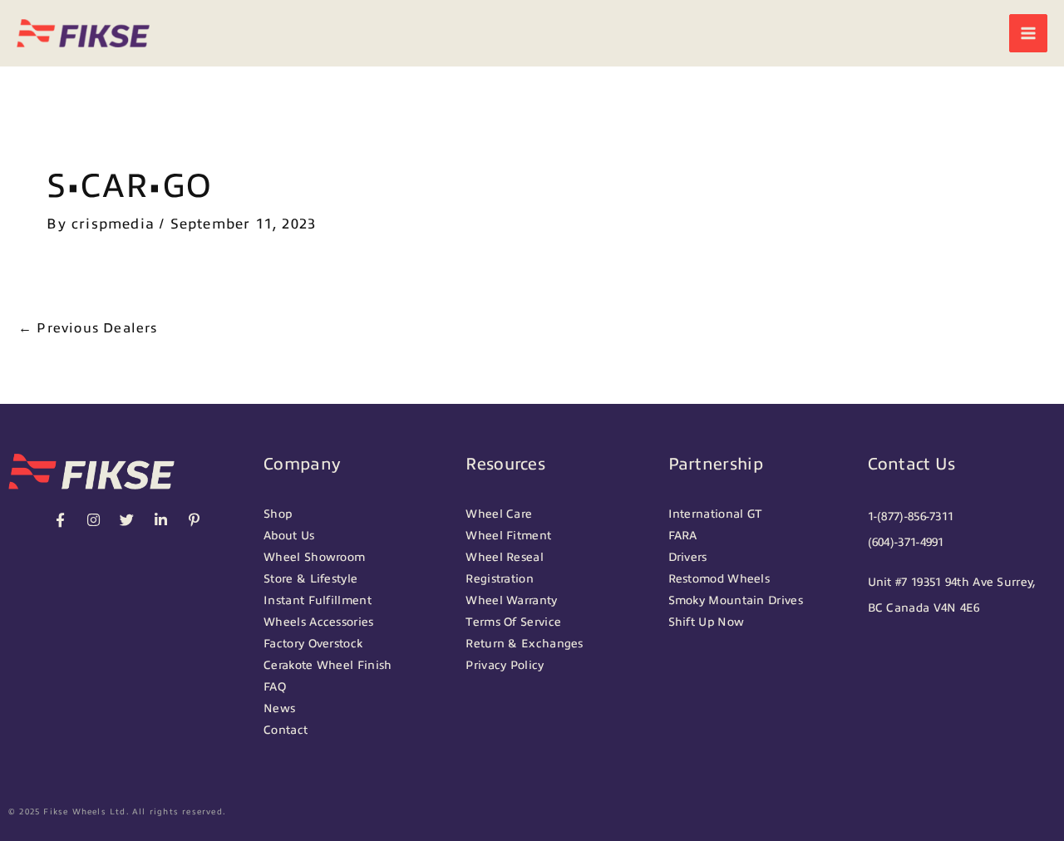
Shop (278, 514)
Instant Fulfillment (318, 600)
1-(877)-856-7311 (911, 516)
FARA (682, 535)
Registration (500, 579)
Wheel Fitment (508, 535)
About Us (289, 535)
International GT (715, 514)
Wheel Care (499, 514)
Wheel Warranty (511, 600)
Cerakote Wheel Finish (328, 665)
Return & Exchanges (524, 643)
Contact (286, 730)
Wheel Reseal (505, 557)
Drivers (687, 557)
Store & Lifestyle (310, 579)
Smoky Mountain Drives (735, 600)
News (279, 708)
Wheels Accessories (318, 622)
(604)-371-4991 (906, 542)
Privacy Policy (505, 665)
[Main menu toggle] (1028, 33)
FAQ (275, 687)
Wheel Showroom (314, 557)
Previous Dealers (88, 328)
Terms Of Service (513, 622)
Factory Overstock (313, 643)
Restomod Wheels (719, 579)
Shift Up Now (706, 622)
